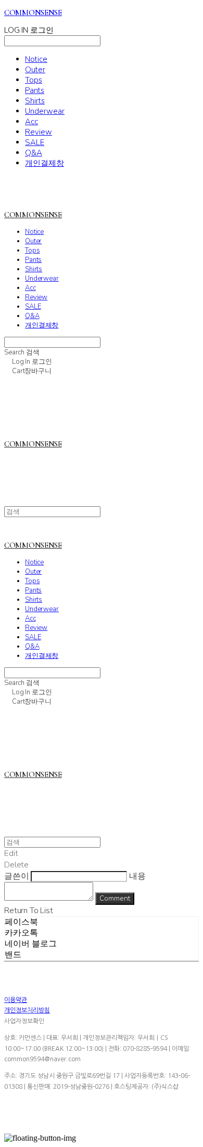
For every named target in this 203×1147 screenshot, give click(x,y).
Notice (36, 59)
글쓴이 (16, 876)
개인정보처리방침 (27, 1010)
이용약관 (15, 1000)
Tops (33, 80)
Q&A (33, 153)
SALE (34, 142)
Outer (35, 69)
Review (38, 132)
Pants (34, 90)
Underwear (45, 111)
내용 (137, 876)
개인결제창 (44, 163)
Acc (31, 121)
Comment (114, 898)
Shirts (35, 101)
